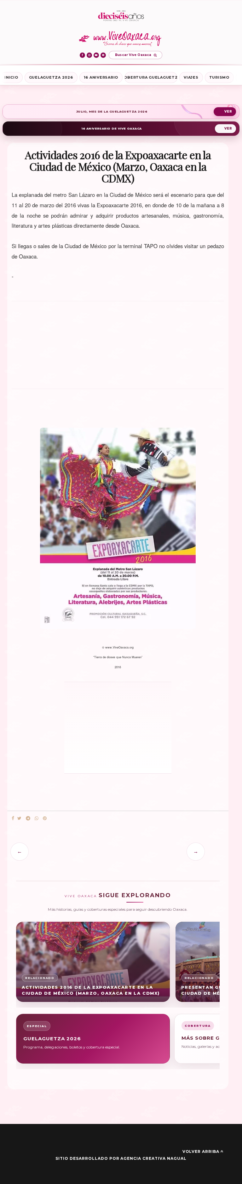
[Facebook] (82, 55)
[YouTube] (96, 55)
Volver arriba (200, 1151)
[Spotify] (103, 55)
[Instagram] (89, 55)
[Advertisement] (118, 348)
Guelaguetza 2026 (51, 77)
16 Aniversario (101, 77)
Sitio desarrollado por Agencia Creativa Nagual (120, 1158)
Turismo (219, 77)
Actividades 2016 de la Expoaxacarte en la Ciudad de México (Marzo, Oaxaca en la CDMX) (91, 990)
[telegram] (28, 818)
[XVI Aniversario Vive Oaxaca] (121, 16)
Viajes (191, 77)
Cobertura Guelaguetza (150, 77)
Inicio (11, 77)
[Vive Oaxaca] (121, 39)
